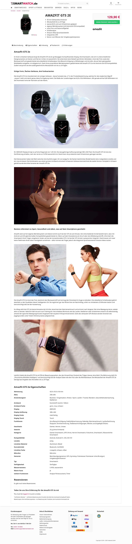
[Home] (11, 7)
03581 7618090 (18, 527)
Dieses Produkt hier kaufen (106, 22)
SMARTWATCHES (20, 7)
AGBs (41, 532)
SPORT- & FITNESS (35, 7)
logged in (26, 494)
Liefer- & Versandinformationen (49, 521)
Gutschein (43, 530)
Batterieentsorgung (45, 519)
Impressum (43, 534)
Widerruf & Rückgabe (46, 527)
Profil (111, 4)
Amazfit (18, 10)
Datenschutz (43, 525)
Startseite (13, 10)
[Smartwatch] (24, 3)
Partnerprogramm (45, 517)
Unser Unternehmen (46, 514)
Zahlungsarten (44, 523)
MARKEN (58, 7)
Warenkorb (118, 4)
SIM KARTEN (48, 7)
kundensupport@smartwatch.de (24, 529)
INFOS (73, 7)
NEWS (79, 7)
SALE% (66, 7)
